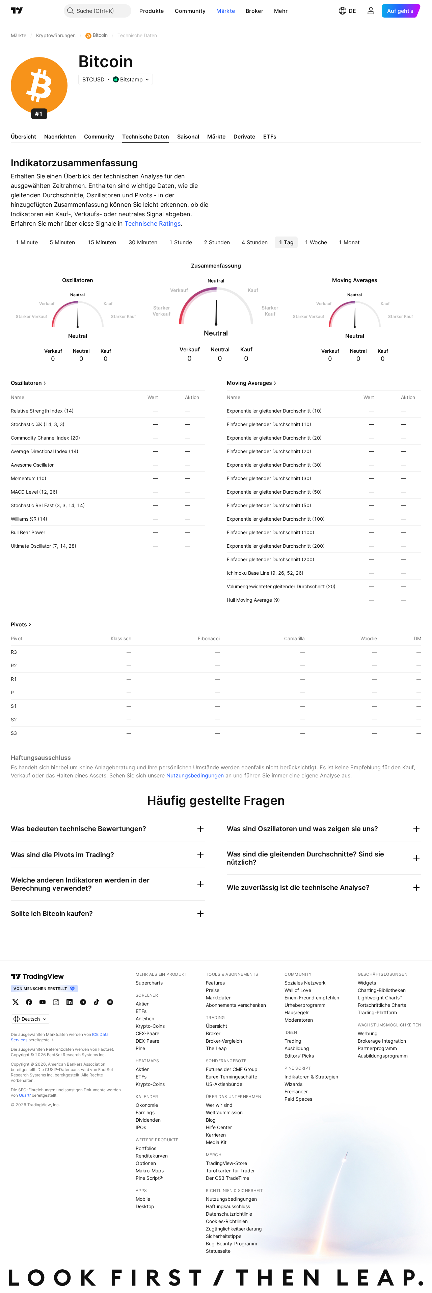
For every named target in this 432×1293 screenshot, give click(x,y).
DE (352, 10)
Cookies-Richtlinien (227, 1221)
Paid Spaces (298, 1099)
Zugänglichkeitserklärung (234, 1229)
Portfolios (146, 1148)
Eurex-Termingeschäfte (231, 1076)
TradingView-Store (226, 1163)
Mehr (281, 10)
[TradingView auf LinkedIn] (69, 1002)
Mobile (143, 1199)
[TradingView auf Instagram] (56, 1002)
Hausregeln (297, 1012)
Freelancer (296, 1091)
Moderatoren (299, 1020)
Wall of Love (298, 990)
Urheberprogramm (305, 1005)
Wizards (293, 1084)
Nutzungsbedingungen (195, 775)
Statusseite (218, 1251)
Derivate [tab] (244, 136)
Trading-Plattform (377, 1012)
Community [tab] (99, 136)
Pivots (19, 624)
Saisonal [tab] (188, 136)
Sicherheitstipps (223, 1236)
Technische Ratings (153, 223)
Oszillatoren (26, 382)
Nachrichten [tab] (60, 136)
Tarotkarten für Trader (230, 1170)
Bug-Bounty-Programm (231, 1243)
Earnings (145, 1112)
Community (190, 10)
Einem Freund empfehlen (312, 997)
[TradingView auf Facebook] (29, 1002)
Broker (254, 10)
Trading (293, 1041)
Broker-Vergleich (224, 1041)
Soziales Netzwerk (305, 983)
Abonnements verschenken (236, 1005)
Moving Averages (249, 382)
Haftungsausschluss (228, 1206)
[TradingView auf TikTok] (96, 1002)
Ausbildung (297, 1048)
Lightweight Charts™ (380, 997)
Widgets (367, 983)
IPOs (141, 1127)
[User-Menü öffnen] (371, 11)
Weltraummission (224, 1112)
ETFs (141, 1011)
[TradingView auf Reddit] (110, 1002)
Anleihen (145, 1018)
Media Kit (216, 1142)
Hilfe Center (219, 1127)
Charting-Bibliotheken (382, 990)
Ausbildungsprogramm (383, 1056)
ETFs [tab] (269, 136)
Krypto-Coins (150, 1026)
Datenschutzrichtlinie (229, 1214)
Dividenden (148, 1120)
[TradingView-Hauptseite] (37, 976)
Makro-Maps (150, 1170)
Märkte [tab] (216, 136)
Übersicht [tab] (23, 136)
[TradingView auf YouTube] (42, 1002)
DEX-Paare (147, 1041)
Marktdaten (219, 997)
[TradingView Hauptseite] (17, 11)
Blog (211, 1120)
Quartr (25, 1095)
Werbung (368, 1033)
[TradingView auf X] (15, 1002)
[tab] (26, 242)
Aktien (143, 1003)
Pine (140, 1048)
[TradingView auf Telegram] (83, 1002)
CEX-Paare (147, 1033)
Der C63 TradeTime (227, 1178)
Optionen (146, 1163)
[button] (169, 11)
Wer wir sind (219, 1105)
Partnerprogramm (377, 1048)
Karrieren (216, 1135)
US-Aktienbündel (224, 1084)
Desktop (145, 1206)
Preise (212, 990)
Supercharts (149, 983)
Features (215, 983)
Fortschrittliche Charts (382, 1005)
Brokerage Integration (382, 1041)
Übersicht (216, 1026)
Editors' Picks (299, 1056)
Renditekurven (152, 1156)
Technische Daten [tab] (145, 136)
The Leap (216, 1048)
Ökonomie (147, 1105)
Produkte (151, 10)
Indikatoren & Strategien (311, 1076)
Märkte (225, 10)
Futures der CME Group (232, 1069)
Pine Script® (149, 1178)
